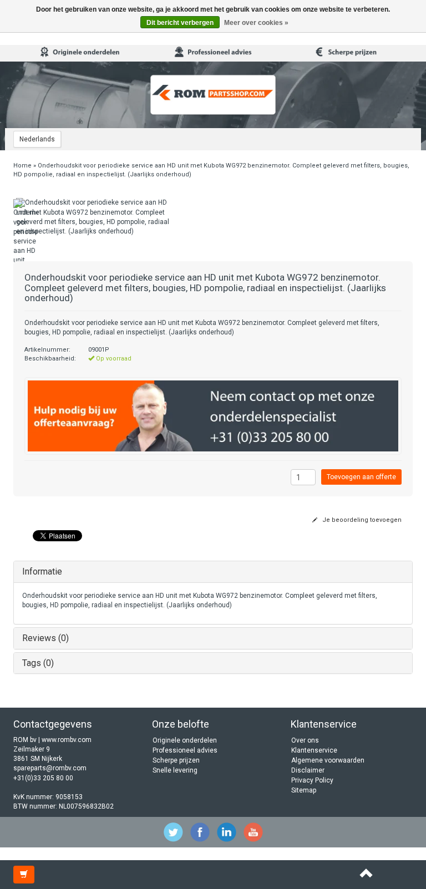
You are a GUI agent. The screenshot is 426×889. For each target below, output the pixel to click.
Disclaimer (307, 770)
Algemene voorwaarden (327, 760)
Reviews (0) (45, 638)
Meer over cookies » (256, 23)
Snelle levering (175, 770)
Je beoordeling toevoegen (361, 520)
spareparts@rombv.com (50, 768)
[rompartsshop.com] (213, 95)
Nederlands (37, 139)
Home (22, 165)
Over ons (305, 740)
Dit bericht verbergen (180, 23)
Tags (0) (38, 663)
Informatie (42, 571)
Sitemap (303, 790)
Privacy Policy (312, 780)
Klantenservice (314, 750)
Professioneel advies (185, 750)
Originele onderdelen (185, 740)
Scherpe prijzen (176, 760)
